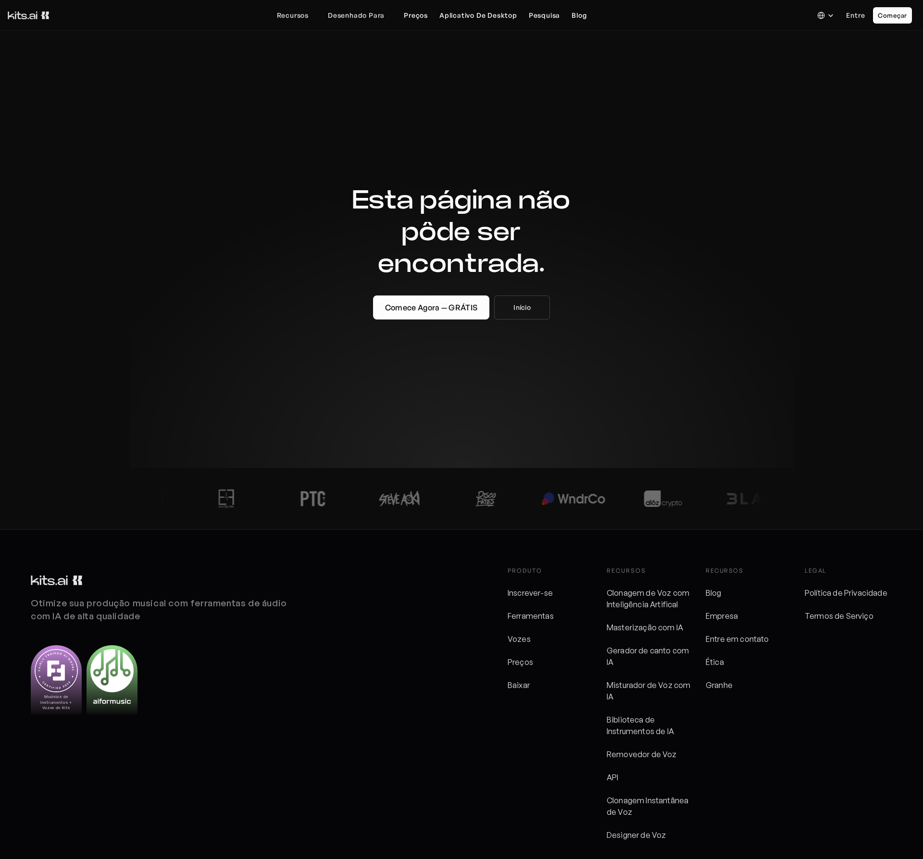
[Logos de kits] (56, 580)
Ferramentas (531, 616)
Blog (714, 593)
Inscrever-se (530, 593)
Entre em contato (737, 639)
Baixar (519, 685)
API (612, 777)
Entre (855, 15)
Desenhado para (356, 15)
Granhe (719, 685)
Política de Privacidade (846, 593)
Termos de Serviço (839, 616)
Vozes (519, 639)
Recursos (293, 15)
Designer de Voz (636, 835)
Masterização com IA (645, 627)
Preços (520, 662)
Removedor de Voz (642, 754)
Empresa (722, 616)
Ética (715, 662)
